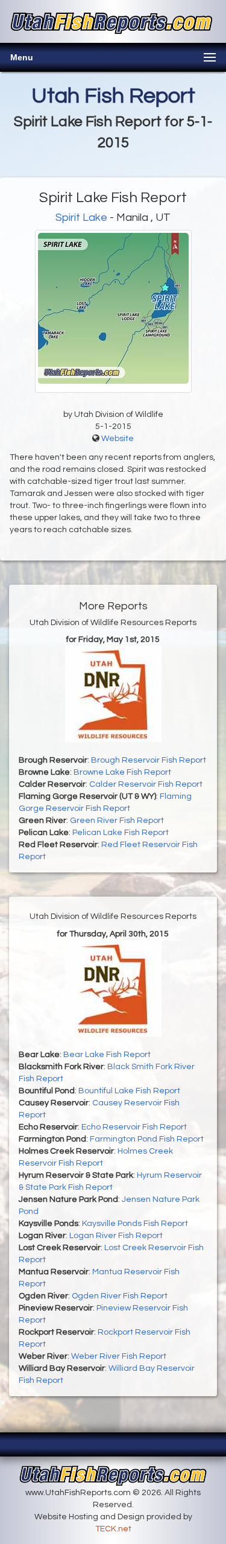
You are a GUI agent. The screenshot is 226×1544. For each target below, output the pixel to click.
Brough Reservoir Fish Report (148, 760)
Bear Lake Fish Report (107, 1054)
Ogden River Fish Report (120, 1296)
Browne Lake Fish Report (122, 772)
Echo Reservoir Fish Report (134, 1127)
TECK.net (113, 1529)
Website (117, 438)
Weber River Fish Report (118, 1356)
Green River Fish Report (117, 820)
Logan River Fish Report (116, 1235)
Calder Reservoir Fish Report (145, 784)
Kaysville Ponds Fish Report (135, 1223)
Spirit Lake (81, 217)
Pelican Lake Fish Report (120, 832)
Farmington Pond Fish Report (147, 1139)
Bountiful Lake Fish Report (129, 1091)
